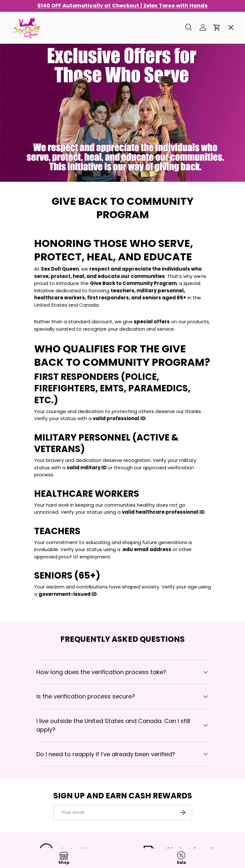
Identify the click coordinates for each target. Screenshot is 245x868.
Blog (21, 248)
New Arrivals (31, 111)
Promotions (30, 43)
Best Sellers (30, 66)
